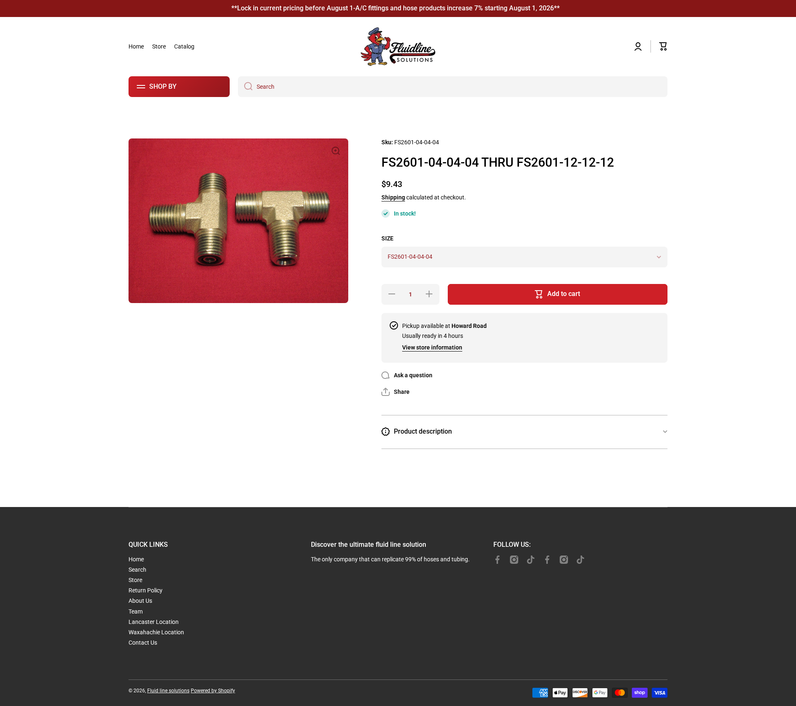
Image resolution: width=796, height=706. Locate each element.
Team (136, 611)
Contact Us (143, 642)
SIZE (387, 238)
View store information (432, 347)
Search (137, 569)
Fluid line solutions (168, 691)
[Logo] (398, 46)
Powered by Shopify (213, 691)
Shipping (393, 197)
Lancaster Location (154, 622)
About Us (140, 600)
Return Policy (146, 590)
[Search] (245, 86)
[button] (663, 46)
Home (136, 559)
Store (135, 580)
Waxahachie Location (156, 632)
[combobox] (452, 86)
